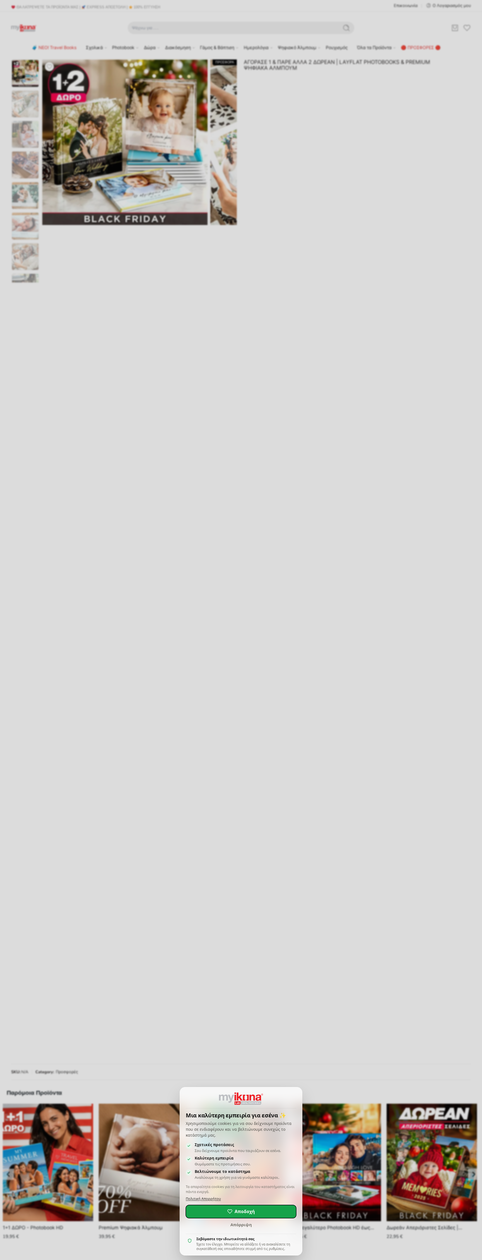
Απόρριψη (241, 1224)
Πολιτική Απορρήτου (203, 1198)
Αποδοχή (245, 1211)
